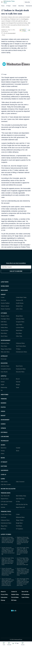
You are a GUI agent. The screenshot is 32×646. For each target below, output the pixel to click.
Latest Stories (6, 534)
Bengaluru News (5, 316)
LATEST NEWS (4, 282)
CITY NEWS (4, 313)
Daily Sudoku (4, 481)
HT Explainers (19, 528)
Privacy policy (4, 594)
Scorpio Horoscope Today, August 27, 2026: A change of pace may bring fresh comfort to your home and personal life (8, 551)
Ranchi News (4, 336)
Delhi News (4, 321)
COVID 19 (3, 474)
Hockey (3, 450)
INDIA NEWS (4, 290)
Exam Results (4, 371)
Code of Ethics (25, 597)
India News (21, 5)
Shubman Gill (19, 300)
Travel (17, 387)
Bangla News (19, 523)
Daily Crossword (20, 481)
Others (2, 453)
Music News (4, 346)
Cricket (14, 5)
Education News (20, 371)
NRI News (3, 528)
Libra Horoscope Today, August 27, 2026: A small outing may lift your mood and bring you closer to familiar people (23, 551)
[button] (2, 2)
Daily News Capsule (7, 267)
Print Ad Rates (15, 597)
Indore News (4, 324)
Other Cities (19, 336)
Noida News (19, 330)
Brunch (18, 379)
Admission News (5, 366)
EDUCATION (4, 363)
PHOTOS (3, 407)
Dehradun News (20, 319)
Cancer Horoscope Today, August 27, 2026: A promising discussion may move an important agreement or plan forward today (8, 572)
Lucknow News (20, 327)
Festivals (18, 381)
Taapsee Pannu (4, 498)
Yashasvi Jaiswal (5, 306)
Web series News (5, 352)
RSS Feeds (13, 600)
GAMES (3, 478)
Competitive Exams (6, 369)
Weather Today (15, 594)
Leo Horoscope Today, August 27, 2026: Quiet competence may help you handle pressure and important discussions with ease (23, 561)
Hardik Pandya (19, 303)
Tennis (17, 450)
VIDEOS (3, 411)
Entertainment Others (21, 352)
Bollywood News (5, 343)
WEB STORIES (4, 394)
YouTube (3, 507)
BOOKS (3, 457)
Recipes (18, 384)
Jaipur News (19, 324)
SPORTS (3, 445)
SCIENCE (3, 424)
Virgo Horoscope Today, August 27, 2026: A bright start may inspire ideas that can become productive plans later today (8, 561)
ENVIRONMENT (5, 419)
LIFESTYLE (3, 376)
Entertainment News (6, 523)
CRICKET (3, 294)
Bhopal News (19, 316)
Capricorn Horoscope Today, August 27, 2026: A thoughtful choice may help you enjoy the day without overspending (8, 540)
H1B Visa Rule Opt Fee (21, 504)
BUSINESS (3, 403)
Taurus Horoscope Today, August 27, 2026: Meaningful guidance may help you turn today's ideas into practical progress (8, 582)
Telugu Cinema (19, 520)
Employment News (21, 369)
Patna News (4, 333)
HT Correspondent (10, 33)
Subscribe (27, 2)
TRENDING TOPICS (6, 511)
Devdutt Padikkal (5, 303)
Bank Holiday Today (21, 495)
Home (2, 5)
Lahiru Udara (19, 309)
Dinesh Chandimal (5, 309)
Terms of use (25, 591)
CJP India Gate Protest (6, 501)
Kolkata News (4, 327)
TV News (18, 349)
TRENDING (4, 398)
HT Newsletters (25, 594)
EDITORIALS (4, 432)
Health (2, 384)
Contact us (14, 591)
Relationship (4, 387)
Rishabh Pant (19, 306)
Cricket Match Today (21, 297)
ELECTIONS (4, 466)
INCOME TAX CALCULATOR (8, 488)
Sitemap (3, 600)
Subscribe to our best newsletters (16, 263)
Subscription (4, 597)
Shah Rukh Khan (20, 498)
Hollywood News (20, 343)
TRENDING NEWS (5, 493)
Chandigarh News (5, 319)
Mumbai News (4, 330)
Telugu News (4, 526)
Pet (1, 390)
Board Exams (19, 366)
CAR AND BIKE (5, 436)
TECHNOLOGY (5, 440)
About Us (3, 591)
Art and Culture (5, 379)
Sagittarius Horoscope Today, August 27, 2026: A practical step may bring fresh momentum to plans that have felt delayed (23, 540)
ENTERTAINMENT (5, 340)
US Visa (18, 501)
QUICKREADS (4, 470)
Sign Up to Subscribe (16, 271)
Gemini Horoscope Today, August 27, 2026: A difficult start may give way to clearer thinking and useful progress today (23, 572)
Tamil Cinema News (21, 346)
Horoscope (3, 359)
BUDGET (3, 415)
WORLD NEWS (5, 286)
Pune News (19, 333)
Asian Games (4, 504)
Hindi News (19, 526)
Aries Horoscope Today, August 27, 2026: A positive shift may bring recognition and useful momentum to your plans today (23, 582)
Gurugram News (20, 321)
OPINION (3, 428)
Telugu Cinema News (6, 349)
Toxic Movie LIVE (5, 495)
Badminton (3, 447)
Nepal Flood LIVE (20, 507)
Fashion (3, 381)
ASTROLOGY (4, 356)
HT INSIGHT (4, 462)
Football (18, 447)
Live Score (3, 300)
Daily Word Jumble (6, 484)
